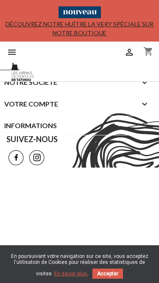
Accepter (107, 274)
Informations (30, 125)
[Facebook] (16, 157)
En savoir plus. (71, 274)
